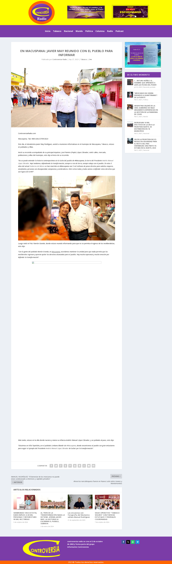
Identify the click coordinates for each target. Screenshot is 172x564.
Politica (89, 31)
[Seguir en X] (128, 542)
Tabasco (57, 31)
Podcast (119, 31)
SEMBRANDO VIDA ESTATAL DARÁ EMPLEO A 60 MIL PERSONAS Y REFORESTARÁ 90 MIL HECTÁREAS (25, 516)
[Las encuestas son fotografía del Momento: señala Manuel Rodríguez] (80, 502)
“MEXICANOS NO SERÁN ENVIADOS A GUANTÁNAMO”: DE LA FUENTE (146, 95)
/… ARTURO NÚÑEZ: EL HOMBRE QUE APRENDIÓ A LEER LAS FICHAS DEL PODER (145, 82)
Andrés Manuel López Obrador (57, 448)
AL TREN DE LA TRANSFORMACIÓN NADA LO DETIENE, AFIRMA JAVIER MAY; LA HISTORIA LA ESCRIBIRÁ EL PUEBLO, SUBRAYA (53, 518)
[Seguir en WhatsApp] (133, 542)
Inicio (47, 31)
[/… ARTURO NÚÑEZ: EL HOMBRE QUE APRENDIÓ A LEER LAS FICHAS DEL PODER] (130, 82)
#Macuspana (71, 445)
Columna (99, 31)
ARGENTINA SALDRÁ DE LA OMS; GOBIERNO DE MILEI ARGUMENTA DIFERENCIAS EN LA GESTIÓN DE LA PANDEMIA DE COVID (146, 110)
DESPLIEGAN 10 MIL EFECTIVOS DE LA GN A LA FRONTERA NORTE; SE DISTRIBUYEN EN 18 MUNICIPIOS (144, 126)
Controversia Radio (59, 59)
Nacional (68, 31)
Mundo (79, 31)
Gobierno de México (37, 166)
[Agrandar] (157, 45)
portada (152, 87)
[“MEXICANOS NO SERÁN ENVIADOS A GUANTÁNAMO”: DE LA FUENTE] (130, 95)
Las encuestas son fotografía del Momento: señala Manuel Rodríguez (79, 515)
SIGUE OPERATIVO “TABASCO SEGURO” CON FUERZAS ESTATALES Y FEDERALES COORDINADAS (107, 516)
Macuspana (56, 252)
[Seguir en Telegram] (137, 542)
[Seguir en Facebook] (123, 542)
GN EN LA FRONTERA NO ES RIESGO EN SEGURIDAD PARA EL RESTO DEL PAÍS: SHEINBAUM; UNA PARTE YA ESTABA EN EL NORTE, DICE (145, 143)
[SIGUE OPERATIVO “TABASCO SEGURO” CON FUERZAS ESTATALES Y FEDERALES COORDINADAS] (107, 502)
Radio (110, 31)
